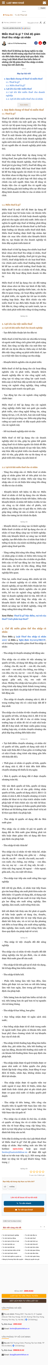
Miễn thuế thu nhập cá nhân (12, 1221)
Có (5, 1187)
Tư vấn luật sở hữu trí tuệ (11, 1241)
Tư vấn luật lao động (9, 1238)
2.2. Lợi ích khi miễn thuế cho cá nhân (24, 99)
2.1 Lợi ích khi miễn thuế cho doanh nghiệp (25, 94)
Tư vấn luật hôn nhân (32, 1247)
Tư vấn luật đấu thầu (31, 1253)
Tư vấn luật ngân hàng (32, 1256)
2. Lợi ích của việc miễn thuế (18, 89)
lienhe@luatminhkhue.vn (14, 1152)
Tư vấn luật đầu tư (31, 1235)
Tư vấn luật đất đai (9, 1247)
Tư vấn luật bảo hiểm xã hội (11, 1250)
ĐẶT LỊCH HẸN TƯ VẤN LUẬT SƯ (24, 1301)
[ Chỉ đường (30, 1320)
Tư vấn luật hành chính (10, 1253)
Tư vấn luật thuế (30, 1238)
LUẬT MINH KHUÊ (18, 3)
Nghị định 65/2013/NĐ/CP (32, 640)
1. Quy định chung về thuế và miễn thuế (23, 78)
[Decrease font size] (40, 22)
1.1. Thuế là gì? (13, 82)
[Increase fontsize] (44, 22)
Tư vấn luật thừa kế (31, 1244)
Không (12, 1187)
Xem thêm (24, 105)
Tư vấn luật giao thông (32, 1250)
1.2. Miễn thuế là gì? (15, 85)
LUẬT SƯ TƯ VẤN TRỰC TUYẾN (24, 1296)
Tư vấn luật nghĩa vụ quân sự (12, 1256)
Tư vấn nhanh (24, 1203)
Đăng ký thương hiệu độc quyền (13, 1259)
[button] (44, 43)
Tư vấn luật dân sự (9, 1244)
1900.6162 (18, 1149)
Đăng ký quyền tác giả (32, 1259)
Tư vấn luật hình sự (31, 1241)
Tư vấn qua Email (25, 1210)
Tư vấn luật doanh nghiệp (11, 1235)
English (42, 8)
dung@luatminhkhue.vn (19, 1355)
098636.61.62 (18, 1350)
